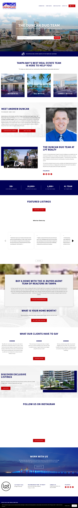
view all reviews (39, 260)
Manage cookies (67, 505)
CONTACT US (64, 5)
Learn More (6, 388)
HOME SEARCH (49, 5)
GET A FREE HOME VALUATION (39, 320)
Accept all (74, 505)
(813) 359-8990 (53, 487)
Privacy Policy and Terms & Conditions (9, 502)
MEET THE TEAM (27, 130)
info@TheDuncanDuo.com (55, 486)
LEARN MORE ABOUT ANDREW (9, 130)
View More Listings (39, 209)
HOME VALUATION (56, 5)
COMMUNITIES (41, 5)
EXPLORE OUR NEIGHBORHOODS (39, 299)
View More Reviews (39, 358)
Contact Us (39, 466)
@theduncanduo (39, 440)
